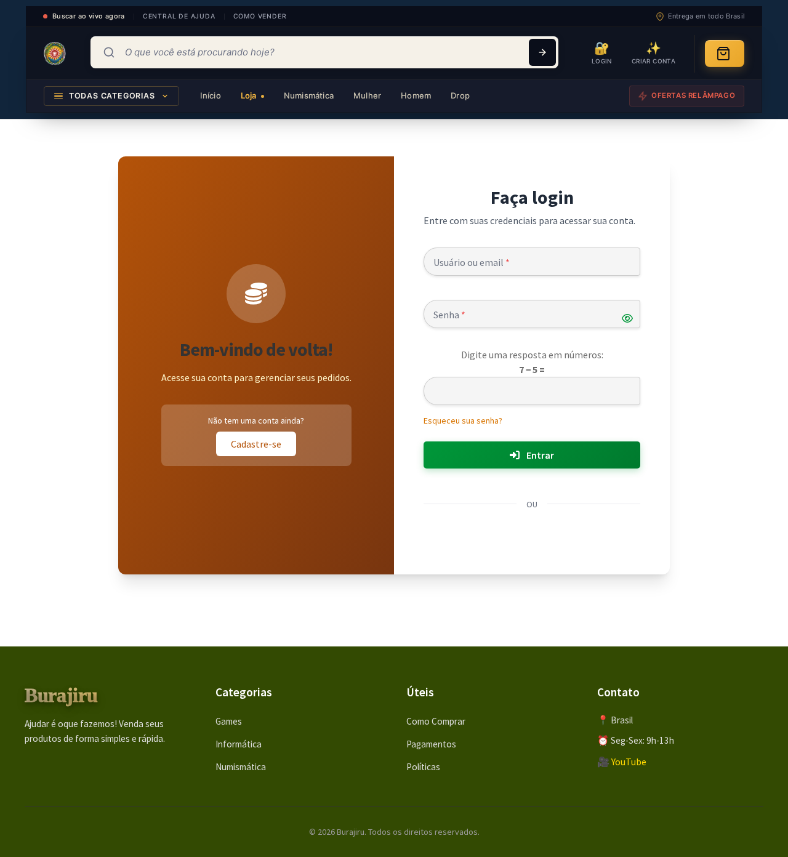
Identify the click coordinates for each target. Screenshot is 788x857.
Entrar (539, 455)
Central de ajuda (179, 16)
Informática (238, 744)
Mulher (367, 95)
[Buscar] (542, 52)
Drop (460, 95)
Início (210, 95)
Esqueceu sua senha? (463, 420)
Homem (416, 95)
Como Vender (260, 16)
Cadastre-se (256, 444)
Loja (250, 95)
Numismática (309, 95)
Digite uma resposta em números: (532, 354)
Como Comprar (435, 721)
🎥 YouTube (621, 761)
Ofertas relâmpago (693, 95)
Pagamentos (431, 744)
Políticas (423, 767)
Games (228, 721)
